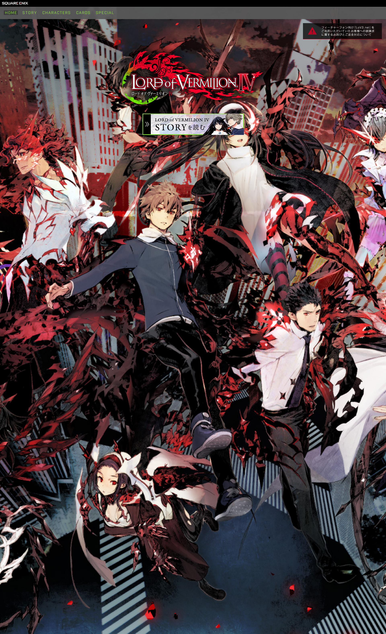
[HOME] (11, 12)
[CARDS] (83, 12)
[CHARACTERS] (56, 12)
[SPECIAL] (104, 12)
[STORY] (29, 12)
